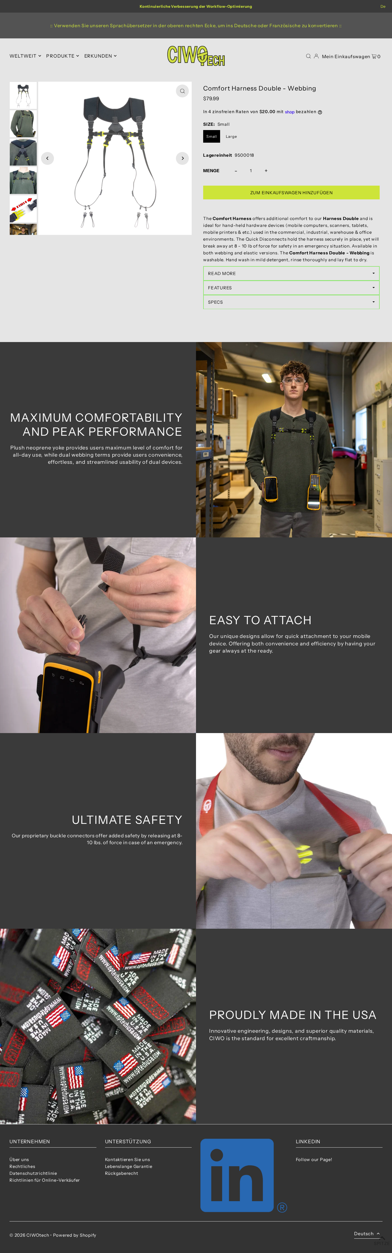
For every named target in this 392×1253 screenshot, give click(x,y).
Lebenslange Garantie (128, 1166)
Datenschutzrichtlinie (33, 1173)
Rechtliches (22, 1166)
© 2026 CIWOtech (29, 1235)
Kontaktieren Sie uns (127, 1159)
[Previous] (47, 158)
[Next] (182, 158)
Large (231, 136)
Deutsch (364, 1233)
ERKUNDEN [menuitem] (98, 56)
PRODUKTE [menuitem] (60, 56)
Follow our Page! (314, 1159)
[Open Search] (308, 56)
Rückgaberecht (121, 1173)
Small (211, 136)
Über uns (19, 1159)
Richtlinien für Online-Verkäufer (44, 1180)
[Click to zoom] (182, 91)
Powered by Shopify (75, 1235)
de (383, 6)
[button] (291, 273)
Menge (211, 170)
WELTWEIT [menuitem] (23, 56)
